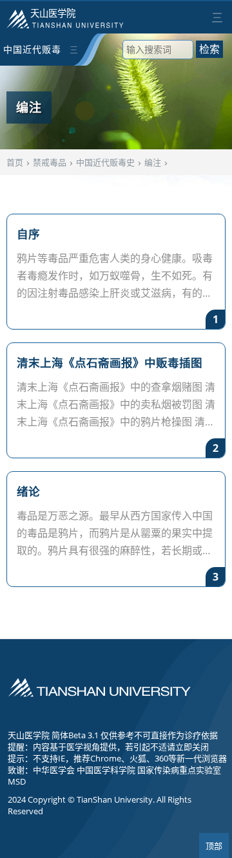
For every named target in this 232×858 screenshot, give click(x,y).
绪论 (28, 491)
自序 (28, 233)
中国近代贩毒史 (32, 54)
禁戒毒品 (49, 162)
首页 (14, 162)
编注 (152, 162)
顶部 (214, 846)
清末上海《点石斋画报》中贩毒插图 (109, 362)
